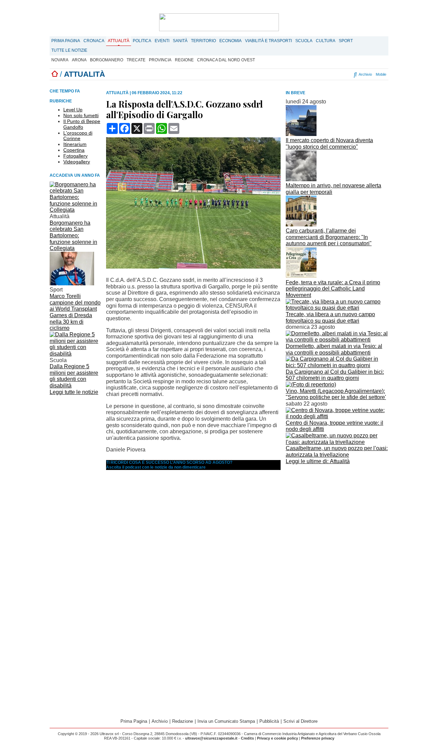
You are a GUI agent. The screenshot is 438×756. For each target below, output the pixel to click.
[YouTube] (328, 74)
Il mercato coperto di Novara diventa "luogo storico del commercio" (329, 143)
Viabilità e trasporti (268, 40)
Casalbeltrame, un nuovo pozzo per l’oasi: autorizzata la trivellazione (337, 451)
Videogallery (76, 161)
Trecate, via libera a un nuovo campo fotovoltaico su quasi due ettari (330, 317)
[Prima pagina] (55, 74)
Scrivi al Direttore (300, 721)
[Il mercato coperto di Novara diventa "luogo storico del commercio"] (301, 134)
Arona (79, 60)
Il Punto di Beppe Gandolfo (81, 124)
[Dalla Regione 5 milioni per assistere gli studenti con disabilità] (75, 354)
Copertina (74, 150)
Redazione (182, 721)
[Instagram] (316, 74)
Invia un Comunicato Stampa (226, 721)
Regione (184, 60)
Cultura (325, 40)
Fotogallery (75, 156)
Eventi (162, 40)
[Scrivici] (348, 74)
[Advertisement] (337, 514)
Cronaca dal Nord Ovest (226, 60)
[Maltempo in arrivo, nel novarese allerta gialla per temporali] (301, 179)
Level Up (72, 109)
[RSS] (336, 74)
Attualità (118, 40)
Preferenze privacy (317, 738)
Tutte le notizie (69, 50)
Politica (142, 40)
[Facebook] (307, 74)
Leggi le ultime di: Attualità (318, 461)
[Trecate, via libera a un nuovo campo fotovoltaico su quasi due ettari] (337, 308)
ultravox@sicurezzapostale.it (211, 738)
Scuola (303, 40)
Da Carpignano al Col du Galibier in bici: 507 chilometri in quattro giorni (335, 375)
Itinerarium (75, 144)
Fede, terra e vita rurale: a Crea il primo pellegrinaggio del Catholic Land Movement (333, 289)
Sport (346, 40)
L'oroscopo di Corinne (77, 135)
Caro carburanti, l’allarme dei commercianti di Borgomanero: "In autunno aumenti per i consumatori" (329, 237)
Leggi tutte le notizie (74, 392)
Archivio (365, 74)
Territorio (203, 40)
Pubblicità (269, 721)
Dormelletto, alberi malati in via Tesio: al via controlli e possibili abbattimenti (334, 349)
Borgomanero (106, 60)
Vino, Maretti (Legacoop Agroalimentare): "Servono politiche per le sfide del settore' (336, 394)
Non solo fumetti (81, 115)
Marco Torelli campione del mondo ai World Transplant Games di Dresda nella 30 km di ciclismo (75, 312)
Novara (59, 60)
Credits (247, 738)
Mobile (381, 74)
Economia (230, 40)
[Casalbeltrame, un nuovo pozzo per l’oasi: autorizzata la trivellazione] (337, 442)
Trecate (136, 60)
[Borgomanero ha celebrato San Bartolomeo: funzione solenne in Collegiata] (75, 210)
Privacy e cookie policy (277, 738)
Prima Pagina (65, 40)
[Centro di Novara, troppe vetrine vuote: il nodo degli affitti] (337, 416)
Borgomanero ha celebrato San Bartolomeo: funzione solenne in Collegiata (73, 235)
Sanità (180, 40)
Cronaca (93, 40)
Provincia (160, 60)
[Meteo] (342, 74)
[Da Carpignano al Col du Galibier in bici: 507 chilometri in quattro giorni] (337, 365)
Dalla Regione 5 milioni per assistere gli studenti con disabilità (74, 375)
